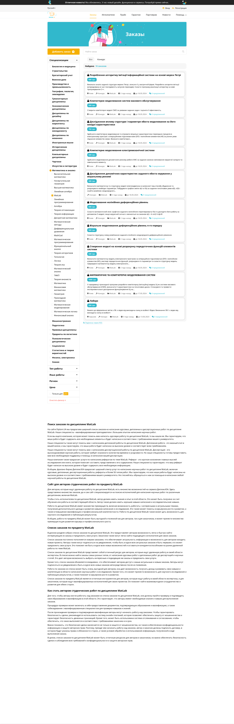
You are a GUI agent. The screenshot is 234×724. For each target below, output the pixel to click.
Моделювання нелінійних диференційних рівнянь (119, 202)
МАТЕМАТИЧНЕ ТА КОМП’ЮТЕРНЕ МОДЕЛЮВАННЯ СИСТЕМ (122, 275)
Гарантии (136, 14)
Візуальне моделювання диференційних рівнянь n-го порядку (126, 225)
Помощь (180, 14)
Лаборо (94, 300)
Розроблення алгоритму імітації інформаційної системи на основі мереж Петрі (135, 75)
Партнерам (151, 14)
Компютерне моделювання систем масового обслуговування (125, 100)
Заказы (93, 14)
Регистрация (180, 8)
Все (90, 59)
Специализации (58, 60)
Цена (52, 387)
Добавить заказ (61, 51)
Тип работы (56, 368)
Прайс (123, 14)
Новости (166, 14)
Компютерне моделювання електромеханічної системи (122, 150)
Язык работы (56, 374)
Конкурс (101, 59)
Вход (167, 8)
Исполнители (108, 14)
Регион (53, 381)
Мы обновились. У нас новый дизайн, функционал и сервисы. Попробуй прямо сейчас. (117, 2)
